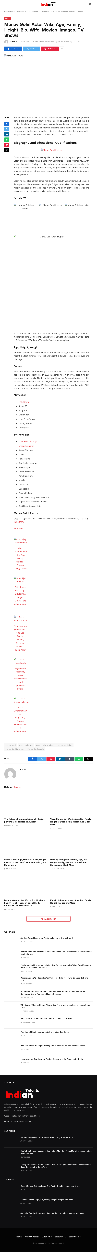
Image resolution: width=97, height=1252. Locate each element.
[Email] (6, 150)
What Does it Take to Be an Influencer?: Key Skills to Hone (46, 1018)
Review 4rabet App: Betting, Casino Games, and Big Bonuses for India (51, 1059)
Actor (7, 18)
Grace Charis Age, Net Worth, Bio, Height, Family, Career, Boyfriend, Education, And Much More (25, 862)
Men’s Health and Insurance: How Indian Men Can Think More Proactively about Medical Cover (56, 953)
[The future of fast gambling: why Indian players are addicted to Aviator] (25, 804)
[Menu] (7, 4)
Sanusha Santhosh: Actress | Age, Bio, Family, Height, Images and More (52, 1213)
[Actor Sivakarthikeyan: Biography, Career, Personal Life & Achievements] (21, 700)
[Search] (90, 4)
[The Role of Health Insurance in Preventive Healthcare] (11, 1035)
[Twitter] (6, 129)
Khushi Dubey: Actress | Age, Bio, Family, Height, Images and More (70, 901)
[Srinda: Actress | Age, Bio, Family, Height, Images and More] (11, 1203)
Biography (14, 11)
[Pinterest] (6, 145)
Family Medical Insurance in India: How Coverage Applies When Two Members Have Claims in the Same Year (55, 966)
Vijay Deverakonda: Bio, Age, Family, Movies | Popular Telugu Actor (20, 558)
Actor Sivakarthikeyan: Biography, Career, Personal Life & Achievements (20, 721)
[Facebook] (6, 124)
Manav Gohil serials (36, 749)
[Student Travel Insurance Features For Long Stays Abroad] (11, 941)
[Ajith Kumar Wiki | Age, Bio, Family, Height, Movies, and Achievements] (20, 580)
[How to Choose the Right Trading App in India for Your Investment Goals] (11, 1049)
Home (6, 11)
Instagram (19, 521)
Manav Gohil (11, 745)
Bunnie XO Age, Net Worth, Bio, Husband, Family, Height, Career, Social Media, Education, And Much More (25, 903)
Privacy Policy (32, 1237)
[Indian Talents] (48, 4)
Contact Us (75, 1237)
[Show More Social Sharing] (61, 49)
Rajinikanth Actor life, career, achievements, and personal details (20, 678)
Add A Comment (48, 919)
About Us (47, 1237)
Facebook (18, 528)
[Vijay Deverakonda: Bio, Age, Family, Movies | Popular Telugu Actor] (20, 541)
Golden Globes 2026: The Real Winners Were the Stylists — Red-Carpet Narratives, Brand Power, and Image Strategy (52, 992)
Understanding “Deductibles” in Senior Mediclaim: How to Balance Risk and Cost (54, 979)
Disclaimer (60, 1237)
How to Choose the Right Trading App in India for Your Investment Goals (52, 1046)
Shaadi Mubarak (26, 446)
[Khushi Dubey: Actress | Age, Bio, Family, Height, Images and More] (71, 885)
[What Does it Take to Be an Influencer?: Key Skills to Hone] (11, 1022)
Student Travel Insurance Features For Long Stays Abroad (46, 938)
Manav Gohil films (65, 745)
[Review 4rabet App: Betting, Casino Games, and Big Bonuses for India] (11, 1062)
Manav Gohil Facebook (45, 745)
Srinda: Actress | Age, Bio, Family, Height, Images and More (46, 1200)
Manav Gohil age (26, 745)
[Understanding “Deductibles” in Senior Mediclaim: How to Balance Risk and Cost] (11, 981)
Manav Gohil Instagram (15, 749)
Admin (14, 42)
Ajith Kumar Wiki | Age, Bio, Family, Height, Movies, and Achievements (20, 597)
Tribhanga (24, 402)
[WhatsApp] (6, 139)
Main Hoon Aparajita (28, 441)
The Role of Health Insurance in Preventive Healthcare (44, 1032)
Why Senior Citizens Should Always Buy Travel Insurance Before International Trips (55, 1006)
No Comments (63, 42)
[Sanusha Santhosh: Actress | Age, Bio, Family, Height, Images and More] (11, 1216)
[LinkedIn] (6, 134)
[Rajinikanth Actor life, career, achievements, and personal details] (20, 661)
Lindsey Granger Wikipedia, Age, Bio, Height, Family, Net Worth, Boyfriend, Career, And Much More (69, 862)
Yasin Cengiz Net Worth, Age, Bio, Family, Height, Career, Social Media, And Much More (71, 822)
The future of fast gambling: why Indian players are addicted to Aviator (24, 820)
